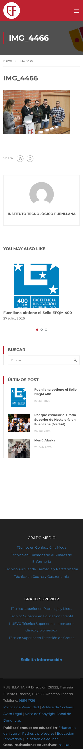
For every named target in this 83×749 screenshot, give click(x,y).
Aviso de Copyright (40, 714)
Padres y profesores (38, 733)
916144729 (27, 700)
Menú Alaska (44, 440)
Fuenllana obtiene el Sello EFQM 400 (37, 313)
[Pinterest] (30, 158)
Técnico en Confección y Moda (41, 547)
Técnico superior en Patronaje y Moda (41, 608)
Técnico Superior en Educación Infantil (41, 616)
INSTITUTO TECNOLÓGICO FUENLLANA (41, 214)
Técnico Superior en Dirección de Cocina (42, 638)
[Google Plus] (20, 158)
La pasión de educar (41, 739)
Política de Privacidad (21, 707)
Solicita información (41, 659)
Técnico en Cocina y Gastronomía (41, 576)
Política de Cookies (57, 707)
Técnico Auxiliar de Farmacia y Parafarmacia (41, 569)
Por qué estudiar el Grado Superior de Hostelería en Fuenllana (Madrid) (55, 419)
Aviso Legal (12, 714)
